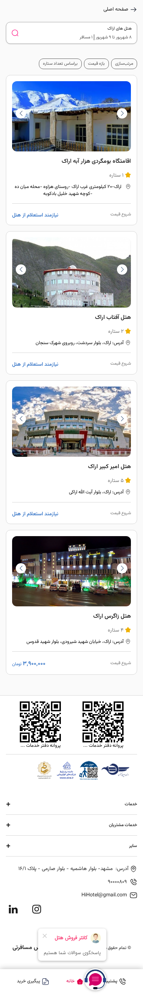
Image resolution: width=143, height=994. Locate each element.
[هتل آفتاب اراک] (71, 302)
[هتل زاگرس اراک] (71, 602)
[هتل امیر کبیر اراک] (71, 452)
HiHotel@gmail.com (104, 895)
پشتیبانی (109, 981)
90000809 (117, 882)
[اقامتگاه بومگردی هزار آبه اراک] (71, 150)
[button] (21, 113)
